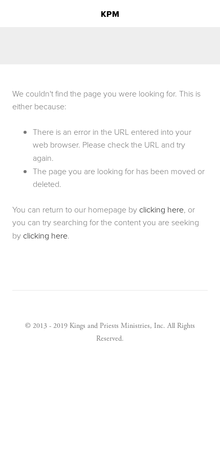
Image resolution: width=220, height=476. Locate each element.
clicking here (161, 209)
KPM (110, 14)
